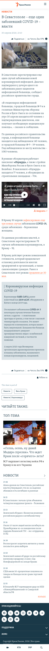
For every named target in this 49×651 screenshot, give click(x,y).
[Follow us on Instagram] (23, 613)
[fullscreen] (44, 205)
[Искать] (41, 647)
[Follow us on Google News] (29, 613)
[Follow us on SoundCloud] (42, 613)
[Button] (17, 39)
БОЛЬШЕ (42, 597)
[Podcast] (10, 619)
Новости (7, 12)
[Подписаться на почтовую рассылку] (16, 619)
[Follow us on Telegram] (35, 613)
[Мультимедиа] (8, 647)
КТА (19, 647)
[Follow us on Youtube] (16, 613)
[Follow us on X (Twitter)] (10, 613)
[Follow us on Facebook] (4, 613)
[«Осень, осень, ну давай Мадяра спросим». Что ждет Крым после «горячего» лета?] (24, 433)
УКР (30, 647)
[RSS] (4, 619)
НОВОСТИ (11, 476)
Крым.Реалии (17, 190)
